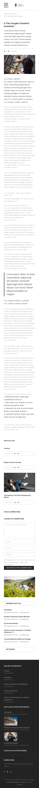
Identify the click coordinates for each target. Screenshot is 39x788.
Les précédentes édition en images (17, 639)
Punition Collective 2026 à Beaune (17, 616)
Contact (7, 448)
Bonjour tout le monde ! (13, 462)
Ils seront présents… (11, 623)
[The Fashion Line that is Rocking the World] (19, 482)
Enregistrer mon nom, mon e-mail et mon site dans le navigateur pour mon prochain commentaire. (19, 562)
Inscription (8, 610)
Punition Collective (11, 612)
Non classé (12, 13)
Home (6, 13)
